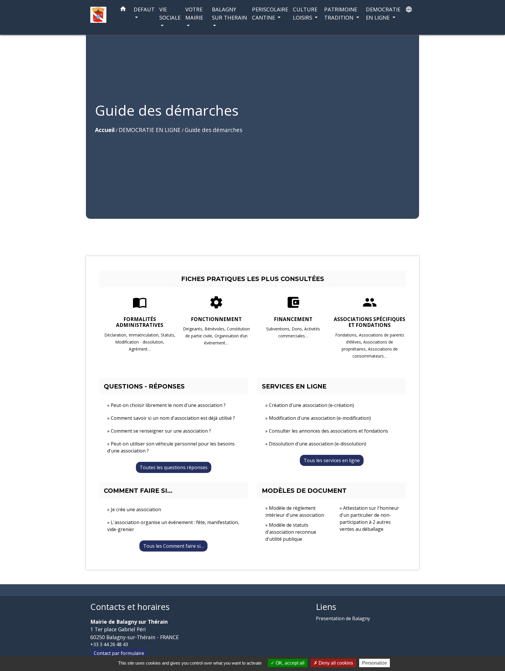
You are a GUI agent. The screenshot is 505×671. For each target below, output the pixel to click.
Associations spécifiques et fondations (369, 322)
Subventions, (279, 329)
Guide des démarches (213, 130)
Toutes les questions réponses (173, 467)
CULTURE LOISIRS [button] (305, 13)
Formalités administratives (139, 322)
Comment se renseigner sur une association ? (161, 431)
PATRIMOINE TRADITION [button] (340, 13)
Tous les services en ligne (332, 460)
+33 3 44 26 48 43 (109, 644)
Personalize (374, 662)
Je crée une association (136, 509)
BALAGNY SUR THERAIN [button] (229, 13)
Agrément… (140, 349)
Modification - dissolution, (139, 342)
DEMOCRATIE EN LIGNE (150, 130)
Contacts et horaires (130, 607)
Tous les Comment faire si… (173, 546)
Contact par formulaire (119, 653)
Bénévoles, (216, 329)
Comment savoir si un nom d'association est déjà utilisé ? (173, 418)
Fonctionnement (216, 319)
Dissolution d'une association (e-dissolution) (317, 444)
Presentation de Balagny (343, 618)
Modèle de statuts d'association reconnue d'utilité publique (290, 532)
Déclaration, (116, 335)
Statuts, (168, 335)
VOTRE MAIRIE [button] (194, 13)
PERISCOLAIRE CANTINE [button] (270, 13)
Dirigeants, (194, 329)
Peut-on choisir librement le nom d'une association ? (168, 405)
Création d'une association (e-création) (311, 405)
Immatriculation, (145, 335)
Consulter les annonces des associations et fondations (328, 431)
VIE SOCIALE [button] (170, 13)
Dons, (298, 329)
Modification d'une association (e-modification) (320, 418)
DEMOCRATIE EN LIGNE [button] (383, 13)
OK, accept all (289, 662)
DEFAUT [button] (144, 9)
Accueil (105, 130)
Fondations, (347, 335)
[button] (123, 10)
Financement (293, 319)
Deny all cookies (335, 662)
